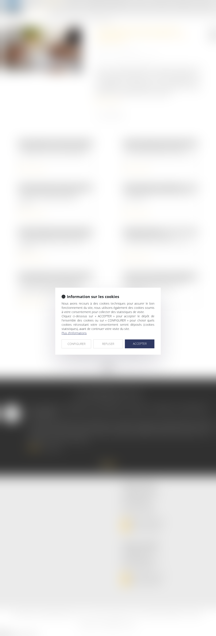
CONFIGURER (76, 344)
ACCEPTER (140, 344)
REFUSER (108, 344)
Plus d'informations (74, 333)
